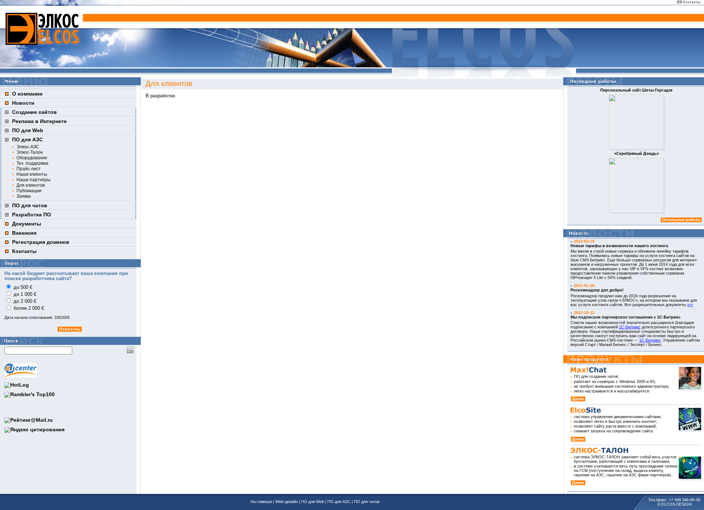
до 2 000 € (25, 301)
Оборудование (31, 157)
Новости (23, 103)
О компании (27, 94)
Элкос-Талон (29, 152)
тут (690, 304)
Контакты (24, 251)
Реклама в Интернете (39, 121)
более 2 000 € (29, 308)
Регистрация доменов (40, 242)
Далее (578, 399)
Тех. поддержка (32, 163)
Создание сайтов (34, 112)
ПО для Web (27, 130)
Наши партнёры (33, 179)
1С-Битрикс (630, 327)
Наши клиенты (31, 174)
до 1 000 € (25, 294)
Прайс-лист (28, 168)
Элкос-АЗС (27, 146)
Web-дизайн (286, 501)
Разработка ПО (31, 214)
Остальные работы (681, 219)
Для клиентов (30, 185)
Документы (26, 224)
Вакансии (24, 233)
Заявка (23, 196)
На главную (261, 501)
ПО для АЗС (27, 139)
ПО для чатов (29, 205)
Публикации (28, 190)
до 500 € (23, 287)
